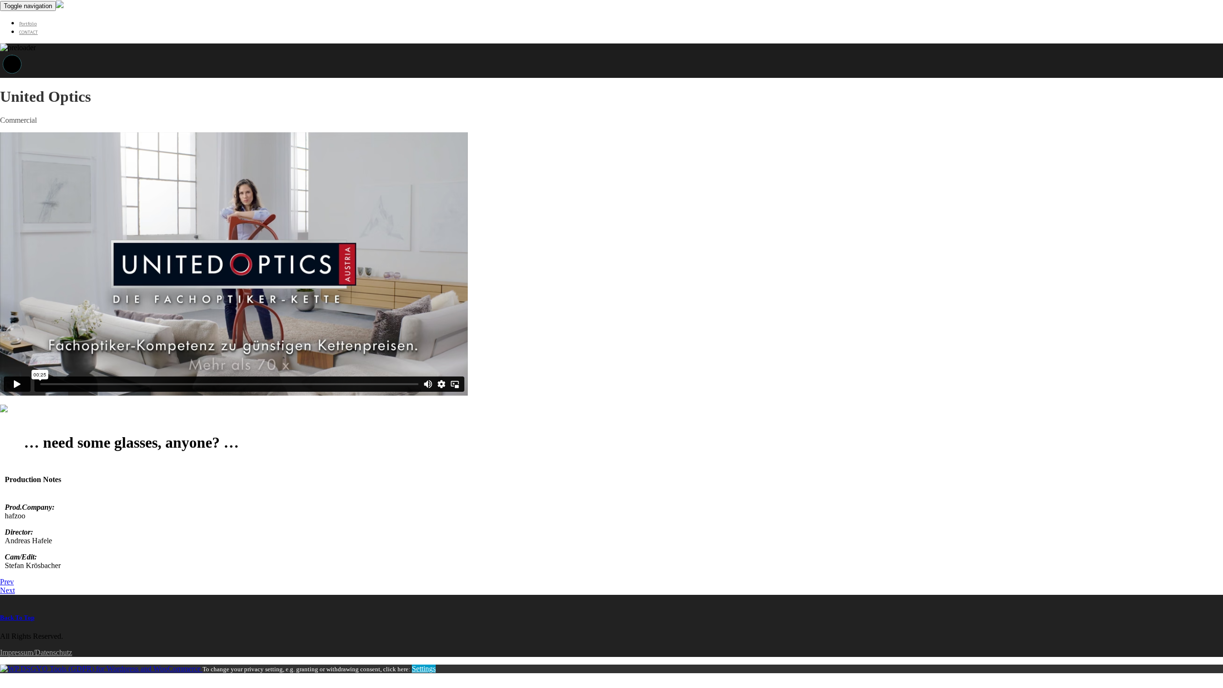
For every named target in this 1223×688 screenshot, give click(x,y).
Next (7, 590)
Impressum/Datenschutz (36, 652)
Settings (424, 669)
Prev (7, 582)
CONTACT (28, 32)
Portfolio (28, 24)
